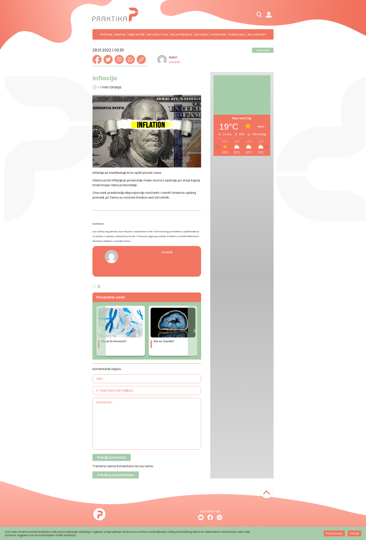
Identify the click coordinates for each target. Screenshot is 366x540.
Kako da (120, 34)
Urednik (174, 62)
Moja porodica (181, 34)
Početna (106, 34)
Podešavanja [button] (334, 533)
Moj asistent (257, 34)
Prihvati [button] (354, 533)
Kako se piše (136, 34)
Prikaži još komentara (115, 475)
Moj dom (201, 34)
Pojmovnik (218, 34)
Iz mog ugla (236, 34)
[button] (99, 331)
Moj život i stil (157, 34)
